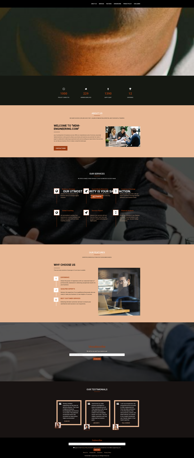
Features (108, 3)
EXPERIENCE (65, 277)
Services (101, 3)
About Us (94, 3)
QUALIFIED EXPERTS (68, 289)
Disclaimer (137, 3)
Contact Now (61, 148)
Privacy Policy (127, 3)
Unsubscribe (117, 3)
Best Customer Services (70, 298)
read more (77, 202)
